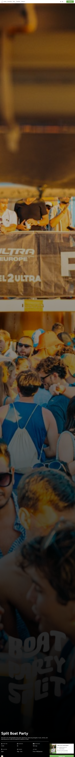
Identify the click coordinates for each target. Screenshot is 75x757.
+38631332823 (61, 748)
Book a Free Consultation (63, 750)
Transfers (18, 1)
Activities (9, 1)
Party (14, 1)
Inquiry (70, 1)
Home (5, 1)
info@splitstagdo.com (63, 747)
